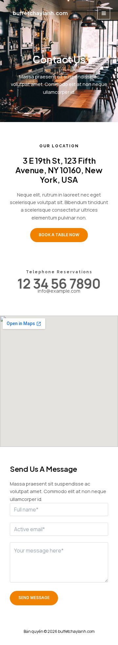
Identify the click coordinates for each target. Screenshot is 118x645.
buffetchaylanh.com (40, 13)
